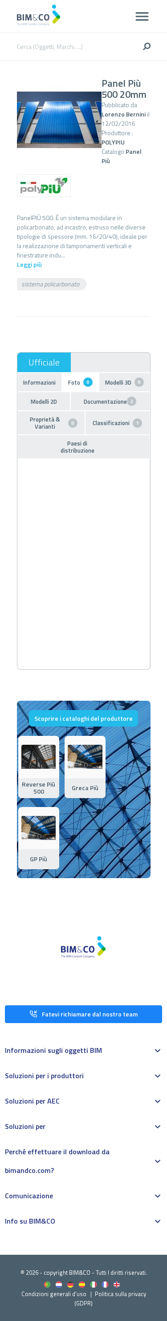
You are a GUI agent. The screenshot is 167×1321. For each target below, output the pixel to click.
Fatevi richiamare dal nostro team (90, 1014)
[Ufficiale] (44, 362)
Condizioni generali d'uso (53, 1293)
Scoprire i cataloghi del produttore (83, 718)
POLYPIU (113, 142)
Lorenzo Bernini (124, 114)
